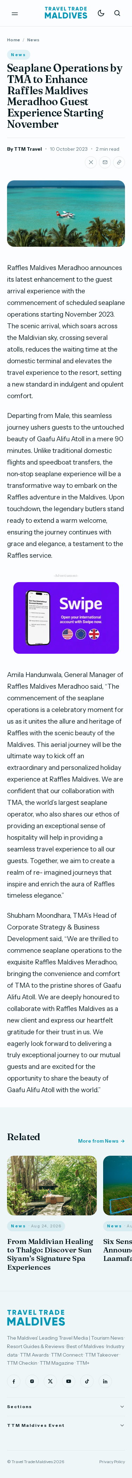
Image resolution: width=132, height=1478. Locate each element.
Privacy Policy (112, 1461)
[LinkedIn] (105, 1381)
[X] (50, 1381)
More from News (98, 1141)
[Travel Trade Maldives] (36, 1318)
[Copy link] (119, 162)
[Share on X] (91, 162)
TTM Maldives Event (36, 1425)
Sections (19, 1406)
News (33, 39)
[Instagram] (32, 1381)
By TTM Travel (24, 149)
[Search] (117, 13)
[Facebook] (13, 1381)
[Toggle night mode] (101, 13)
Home (13, 39)
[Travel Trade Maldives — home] (66, 13)
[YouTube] (68, 1381)
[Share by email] (105, 162)
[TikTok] (87, 1381)
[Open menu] (15, 13)
